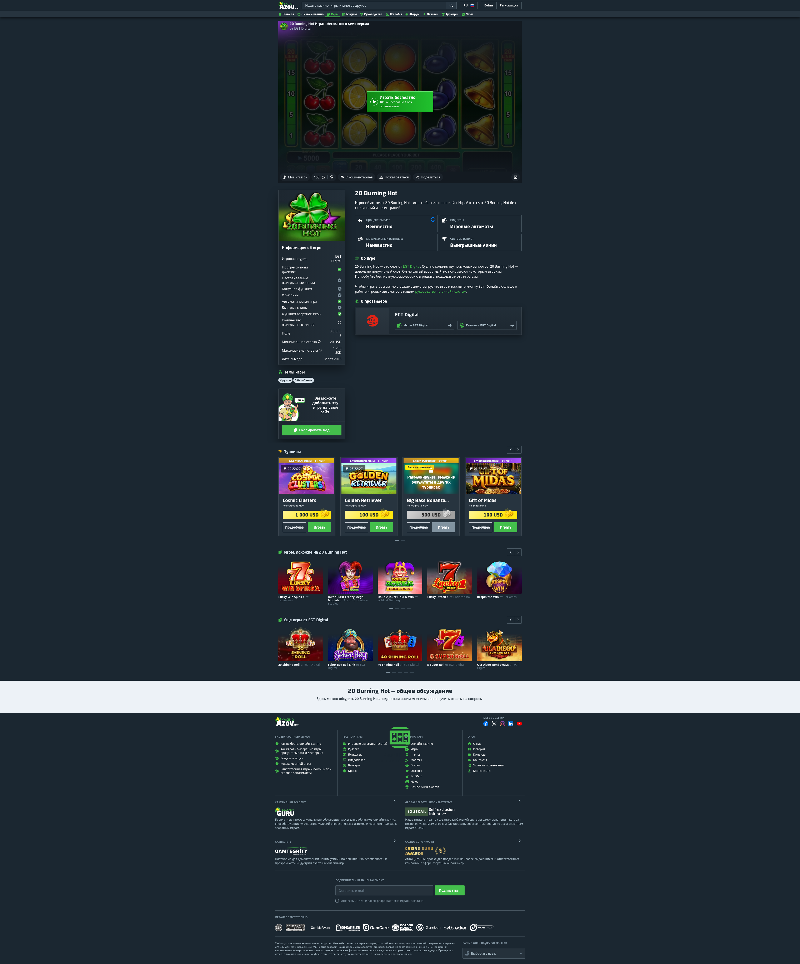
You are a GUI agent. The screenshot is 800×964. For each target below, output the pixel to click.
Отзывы (432, 14)
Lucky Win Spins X (293, 598)
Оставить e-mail (348, 887)
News (469, 14)
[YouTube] (519, 723)
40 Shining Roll (398, 664)
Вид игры (457, 220)
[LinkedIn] (510, 723)
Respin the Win (497, 597)
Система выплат (462, 239)
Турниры (452, 14)
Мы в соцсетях (493, 718)
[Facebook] (485, 723)
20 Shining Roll (299, 664)
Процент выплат (378, 220)
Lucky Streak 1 (448, 597)
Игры (334, 14)
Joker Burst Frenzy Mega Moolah (348, 600)
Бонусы (351, 14)
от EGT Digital (300, 28)
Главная (288, 14)
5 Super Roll (446, 664)
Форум (414, 14)
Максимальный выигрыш (384, 239)
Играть (319, 527)
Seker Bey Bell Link (346, 666)
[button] (428, 177)
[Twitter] (494, 723)
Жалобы (396, 14)
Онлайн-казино (312, 14)
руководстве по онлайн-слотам (440, 291)
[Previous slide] (510, 450)
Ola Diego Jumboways (498, 666)
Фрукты (285, 380)
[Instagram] (502, 723)
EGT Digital (411, 266)
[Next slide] (518, 450)
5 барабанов (303, 380)
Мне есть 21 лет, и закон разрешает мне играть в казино (381, 901)
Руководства (373, 14)
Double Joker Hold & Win (398, 598)
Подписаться (449, 890)
